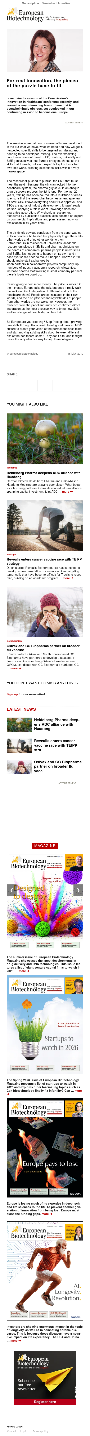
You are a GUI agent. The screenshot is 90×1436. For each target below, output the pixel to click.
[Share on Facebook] (14, 385)
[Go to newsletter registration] (45, 1378)
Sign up (12, 694)
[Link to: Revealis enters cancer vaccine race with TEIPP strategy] (45, 525)
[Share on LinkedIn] (60, 385)
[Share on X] (29, 385)
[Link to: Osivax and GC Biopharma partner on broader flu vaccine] (45, 612)
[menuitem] (30, 3)
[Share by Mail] (75, 385)
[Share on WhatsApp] (45, 385)
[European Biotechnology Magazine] (37, 14)
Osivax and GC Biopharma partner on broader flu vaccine (43, 647)
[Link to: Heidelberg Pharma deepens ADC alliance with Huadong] (45, 438)
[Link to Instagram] (80, 1426)
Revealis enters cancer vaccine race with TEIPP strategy (44, 561)
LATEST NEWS (21, 709)
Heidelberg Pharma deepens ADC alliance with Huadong (44, 474)
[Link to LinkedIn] (74, 1426)
